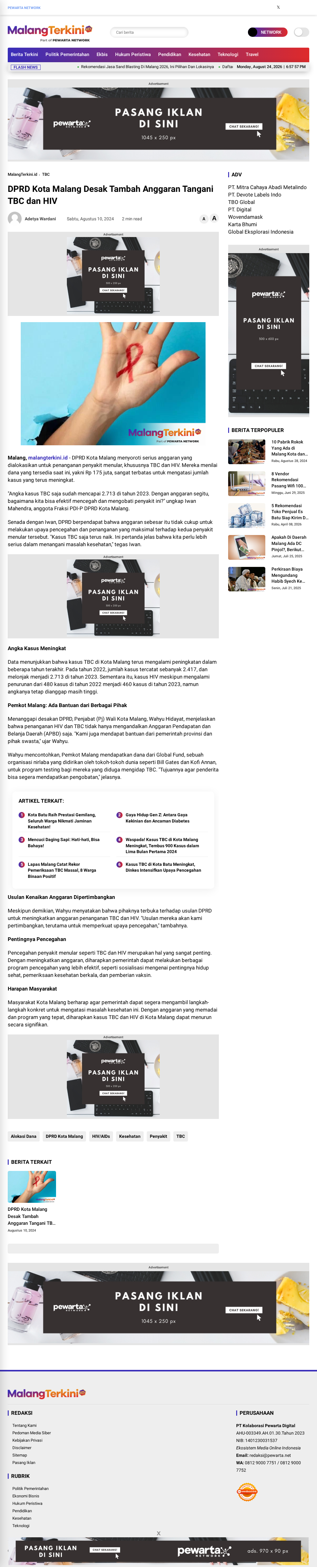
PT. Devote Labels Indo (254, 195)
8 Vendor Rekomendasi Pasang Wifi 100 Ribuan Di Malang (288, 480)
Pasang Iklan (23, 1462)
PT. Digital (239, 209)
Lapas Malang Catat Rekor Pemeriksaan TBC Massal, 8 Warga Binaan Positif (62, 870)
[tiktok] (306, 7)
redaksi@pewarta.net (270, 1455)
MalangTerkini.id (22, 174)
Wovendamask (245, 217)
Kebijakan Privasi (27, 1440)
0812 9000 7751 (260, 1462)
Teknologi (228, 54)
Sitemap (19, 1455)
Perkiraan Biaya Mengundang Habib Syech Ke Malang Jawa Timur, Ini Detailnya (287, 576)
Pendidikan (169, 54)
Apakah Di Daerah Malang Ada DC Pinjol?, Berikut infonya (288, 544)
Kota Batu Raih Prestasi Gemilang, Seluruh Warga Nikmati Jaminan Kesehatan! (62, 820)
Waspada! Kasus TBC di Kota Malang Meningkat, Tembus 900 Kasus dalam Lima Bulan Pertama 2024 (162, 845)
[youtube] (296, 7)
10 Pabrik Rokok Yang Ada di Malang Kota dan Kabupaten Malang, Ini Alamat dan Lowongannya (289, 448)
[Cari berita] (182, 32)
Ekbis (102, 54)
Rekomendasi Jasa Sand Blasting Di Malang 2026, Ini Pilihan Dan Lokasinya (118, 66)
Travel (252, 54)
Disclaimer (21, 1447)
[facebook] (269, 7)
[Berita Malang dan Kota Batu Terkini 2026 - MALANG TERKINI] (50, 40)
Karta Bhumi (242, 224)
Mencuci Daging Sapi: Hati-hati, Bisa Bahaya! (64, 842)
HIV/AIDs (101, 1136)
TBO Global (241, 202)
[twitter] (278, 7)
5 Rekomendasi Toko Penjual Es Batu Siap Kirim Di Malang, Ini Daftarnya (289, 512)
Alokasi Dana (24, 1136)
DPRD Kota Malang (64, 1136)
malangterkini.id (48, 458)
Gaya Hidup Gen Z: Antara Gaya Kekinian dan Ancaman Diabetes (157, 817)
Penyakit (158, 1136)
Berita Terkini (24, 54)
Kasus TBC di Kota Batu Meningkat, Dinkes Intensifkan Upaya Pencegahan (163, 867)
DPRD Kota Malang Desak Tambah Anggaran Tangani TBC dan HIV (31, 1217)
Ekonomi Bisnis (25, 1496)
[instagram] (287, 7)
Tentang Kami (24, 1425)
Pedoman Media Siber (31, 1433)
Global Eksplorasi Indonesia (260, 232)
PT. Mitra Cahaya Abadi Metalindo (267, 187)
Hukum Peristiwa (133, 54)
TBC (46, 174)
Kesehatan (199, 54)
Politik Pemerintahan (67, 54)
